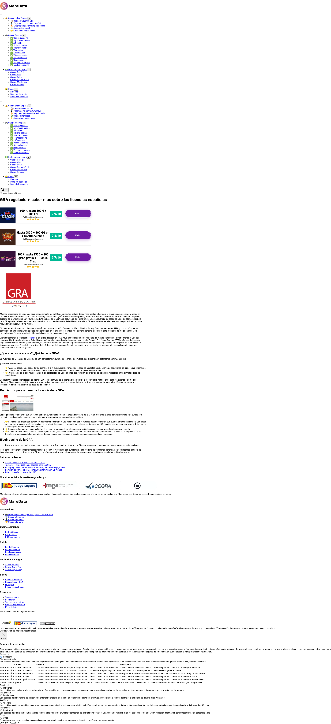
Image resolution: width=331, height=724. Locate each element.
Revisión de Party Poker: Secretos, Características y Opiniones (33, 470)
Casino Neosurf (12, 564)
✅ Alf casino (16, 43)
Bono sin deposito (18, 94)
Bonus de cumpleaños (15, 582)
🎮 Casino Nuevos (13, 35)
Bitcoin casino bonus (14, 587)
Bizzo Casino (11, 534)
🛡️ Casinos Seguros (14, 517)
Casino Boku (16, 77)
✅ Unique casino (18, 60)
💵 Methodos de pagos (16, 69)
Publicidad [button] (5, 708)
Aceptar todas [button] (30, 631)
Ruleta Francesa (12, 549)
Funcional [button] (4, 685)
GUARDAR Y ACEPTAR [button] (10, 723)
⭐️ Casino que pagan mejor (22, 30)
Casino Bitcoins (17, 84)
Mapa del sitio (11, 607)
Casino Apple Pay (13, 567)
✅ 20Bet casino (17, 52)
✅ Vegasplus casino (20, 62)
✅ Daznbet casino (19, 48)
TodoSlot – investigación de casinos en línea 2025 (28, 465)
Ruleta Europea (12, 547)
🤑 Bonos (9, 89)
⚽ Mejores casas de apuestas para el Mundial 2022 (29, 514)
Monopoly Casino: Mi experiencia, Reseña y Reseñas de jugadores (35, 467)
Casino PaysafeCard (19, 79)
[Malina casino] (8, 266)
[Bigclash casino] (8, 222)
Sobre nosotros (12, 597)
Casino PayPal (17, 72)
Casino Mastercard (18, 82)
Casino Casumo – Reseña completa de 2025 (25, 462)
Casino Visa (15, 74)
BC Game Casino (12, 537)
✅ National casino (18, 57)
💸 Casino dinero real (20, 28)
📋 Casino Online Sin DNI (21, 21)
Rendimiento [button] (5, 693)
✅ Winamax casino (19, 55)
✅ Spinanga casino (19, 38)
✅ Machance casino (19, 65)
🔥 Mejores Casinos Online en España (27, 26)
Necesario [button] (4, 654)
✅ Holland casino (18, 45)
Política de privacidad (15, 604)
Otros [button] (2, 715)
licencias (31, 338)
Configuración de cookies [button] (11, 631)
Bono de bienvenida (19, 96)
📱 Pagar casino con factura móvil (25, 23)
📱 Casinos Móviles (14, 519)
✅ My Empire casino (20, 40)
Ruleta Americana (13, 552)
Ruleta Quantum (12, 554)
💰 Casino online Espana (16, 18)
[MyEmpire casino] (8, 244)
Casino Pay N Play (13, 569)
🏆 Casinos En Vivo (14, 522)
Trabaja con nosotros (14, 602)
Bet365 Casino (11, 532)
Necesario (7, 657)
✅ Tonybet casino (18, 50)
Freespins (15, 92)
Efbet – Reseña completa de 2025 (20, 472)
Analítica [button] (4, 700)
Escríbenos (10, 600)
